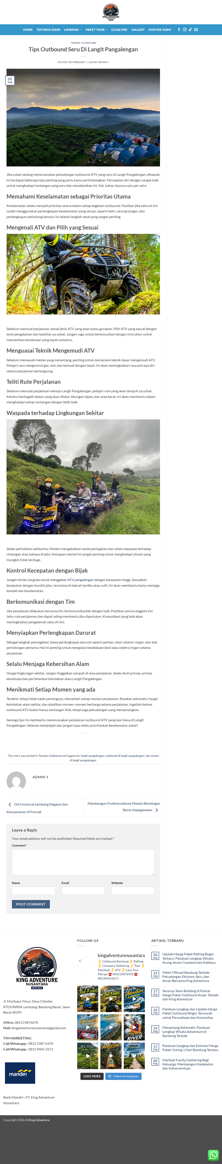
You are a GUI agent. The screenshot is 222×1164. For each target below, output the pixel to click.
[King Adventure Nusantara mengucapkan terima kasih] (87, 1027)
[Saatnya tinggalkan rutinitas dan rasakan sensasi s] (134, 999)
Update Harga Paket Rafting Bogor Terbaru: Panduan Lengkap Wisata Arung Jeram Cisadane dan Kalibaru (189, 958)
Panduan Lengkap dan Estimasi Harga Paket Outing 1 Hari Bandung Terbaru (190, 1048)
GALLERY (138, 29)
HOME (28, 29)
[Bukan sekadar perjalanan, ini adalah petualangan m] (110, 999)
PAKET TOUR (95, 29)
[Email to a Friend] (83, 740)
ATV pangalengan (80, 580)
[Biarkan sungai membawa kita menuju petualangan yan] (134, 1027)
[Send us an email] (196, 30)
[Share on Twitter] (75, 740)
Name (16, 883)
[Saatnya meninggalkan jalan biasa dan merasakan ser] (110, 1056)
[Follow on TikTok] (190, 30)
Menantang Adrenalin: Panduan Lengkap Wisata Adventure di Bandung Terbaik (186, 1031)
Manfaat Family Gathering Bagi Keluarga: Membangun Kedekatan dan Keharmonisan (187, 1064)
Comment (19, 845)
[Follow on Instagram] (184, 30)
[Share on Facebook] (67, 740)
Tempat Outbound (83, 42)
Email (65, 883)
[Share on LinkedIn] (99, 740)
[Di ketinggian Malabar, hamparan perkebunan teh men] (134, 1056)
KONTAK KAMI (160, 29)
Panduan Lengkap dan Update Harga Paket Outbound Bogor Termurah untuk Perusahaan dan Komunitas (189, 1013)
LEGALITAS (119, 29)
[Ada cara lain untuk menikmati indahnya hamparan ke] (87, 999)
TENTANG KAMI (48, 29)
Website (117, 883)
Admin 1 (103, 62)
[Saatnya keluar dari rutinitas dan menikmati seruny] (87, 1056)
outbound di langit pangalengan (125, 755)
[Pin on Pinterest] (91, 740)
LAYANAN (71, 29)
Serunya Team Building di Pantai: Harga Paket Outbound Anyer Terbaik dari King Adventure (190, 995)
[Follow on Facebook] (179, 30)
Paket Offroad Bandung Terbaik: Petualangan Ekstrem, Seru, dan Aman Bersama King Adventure (186, 976)
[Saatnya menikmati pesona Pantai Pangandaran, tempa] (110, 1027)
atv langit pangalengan (90, 755)
